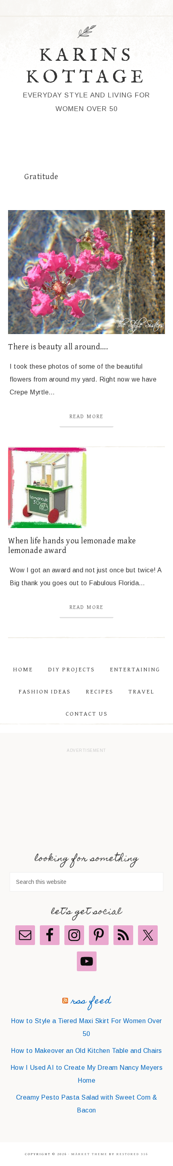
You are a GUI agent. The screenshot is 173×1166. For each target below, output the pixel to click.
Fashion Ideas (45, 691)
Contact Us (87, 713)
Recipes (99, 691)
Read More (86, 416)
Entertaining (135, 669)
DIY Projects (71, 669)
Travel (141, 691)
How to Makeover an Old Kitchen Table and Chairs (86, 1050)
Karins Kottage (86, 66)
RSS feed (91, 1001)
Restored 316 (132, 1154)
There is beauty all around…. (58, 347)
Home (23, 669)
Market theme (89, 1154)
